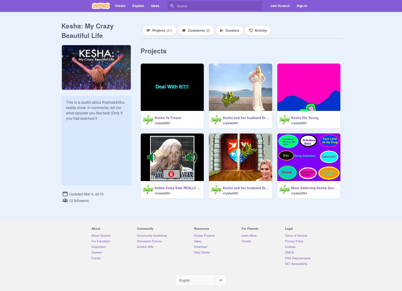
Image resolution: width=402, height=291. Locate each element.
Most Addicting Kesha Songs (314, 187)
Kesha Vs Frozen (168, 117)
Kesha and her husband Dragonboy (246, 187)
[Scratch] (100, 6)
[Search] (172, 5)
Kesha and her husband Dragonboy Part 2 (246, 117)
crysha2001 (163, 123)
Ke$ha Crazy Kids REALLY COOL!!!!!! (178, 187)
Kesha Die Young (304, 117)
